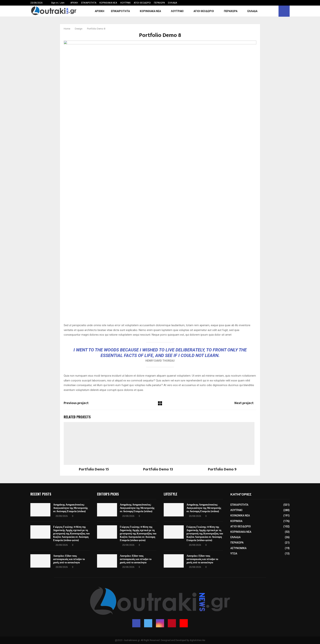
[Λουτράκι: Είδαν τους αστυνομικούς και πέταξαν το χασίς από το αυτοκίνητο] (40, 561)
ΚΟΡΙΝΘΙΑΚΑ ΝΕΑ (108, 2)
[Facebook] (136, 623)
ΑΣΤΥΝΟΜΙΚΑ (238, 548)
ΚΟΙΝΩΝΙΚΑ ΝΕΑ (240, 515)
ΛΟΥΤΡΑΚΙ (125, 2)
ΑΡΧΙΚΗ (74, 2)
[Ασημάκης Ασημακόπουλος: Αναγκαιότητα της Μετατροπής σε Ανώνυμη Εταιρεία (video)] (40, 509)
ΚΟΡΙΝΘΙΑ (236, 521)
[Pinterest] (172, 623)
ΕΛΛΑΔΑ (172, 2)
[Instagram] (160, 623)
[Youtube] (184, 623)
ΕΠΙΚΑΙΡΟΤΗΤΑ (88, 2)
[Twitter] (148, 623)
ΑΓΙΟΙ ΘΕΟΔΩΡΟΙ (142, 2)
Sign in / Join (57, 2)
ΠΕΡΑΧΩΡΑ (159, 2)
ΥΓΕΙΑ (233, 553)
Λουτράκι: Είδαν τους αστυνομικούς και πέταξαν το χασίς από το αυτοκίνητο (69, 559)
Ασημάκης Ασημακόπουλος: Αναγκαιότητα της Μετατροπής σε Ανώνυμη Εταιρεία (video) (70, 508)
